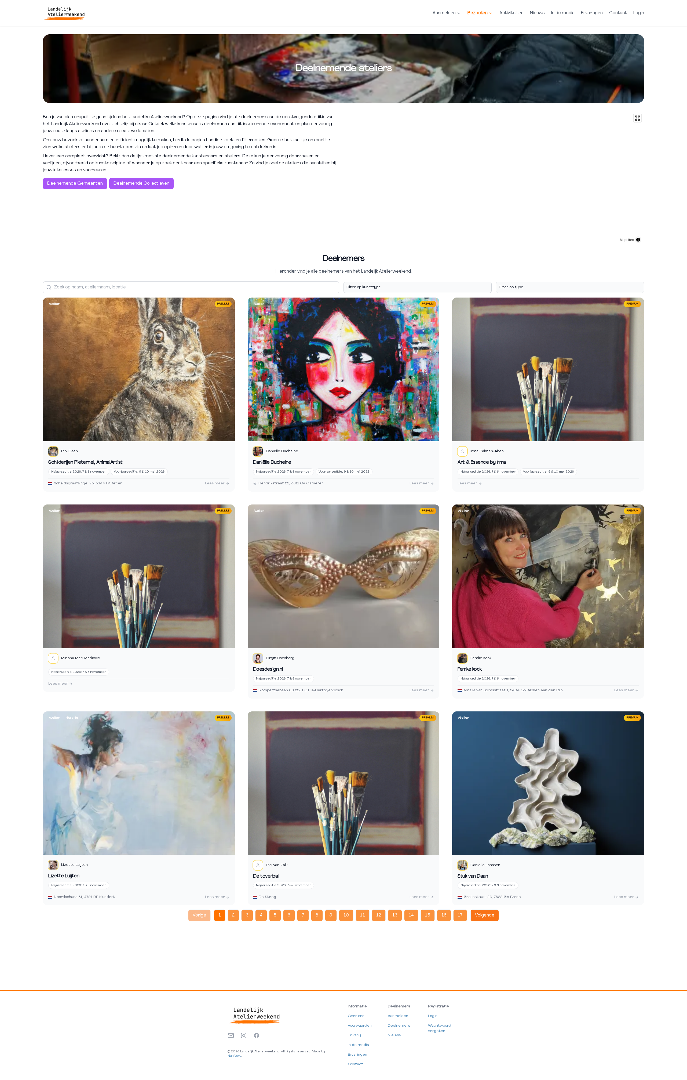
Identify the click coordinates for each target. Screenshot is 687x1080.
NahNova (234, 1055)
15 (427, 915)
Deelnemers (399, 1026)
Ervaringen (592, 13)
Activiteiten (511, 13)
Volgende (484, 915)
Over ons (356, 1016)
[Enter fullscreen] (637, 118)
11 (362, 915)
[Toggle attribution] (638, 239)
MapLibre (627, 239)
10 (346, 915)
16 (444, 915)
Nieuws (537, 13)
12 (378, 915)
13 (394, 915)
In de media (563, 13)
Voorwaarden (360, 1026)
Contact (618, 13)
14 (411, 915)
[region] (495, 179)
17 (460, 915)
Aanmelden (398, 1016)
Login (638, 13)
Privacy (354, 1035)
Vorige (199, 915)
